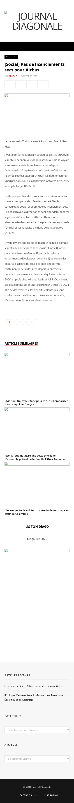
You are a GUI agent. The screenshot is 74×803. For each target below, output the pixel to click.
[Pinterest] (32, 84)
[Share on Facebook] (10, 84)
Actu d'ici (11, 56)
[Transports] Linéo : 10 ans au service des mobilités (33, 685)
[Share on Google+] (29, 322)
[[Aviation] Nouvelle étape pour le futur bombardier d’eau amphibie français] (37, 374)
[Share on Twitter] (21, 84)
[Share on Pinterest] (35, 322)
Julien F (12, 76)
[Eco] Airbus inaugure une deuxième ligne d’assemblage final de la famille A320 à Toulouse (34, 457)
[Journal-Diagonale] (37, 21)
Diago (31, 538)
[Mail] (42, 84)
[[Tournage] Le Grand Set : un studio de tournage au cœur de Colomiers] (37, 484)
